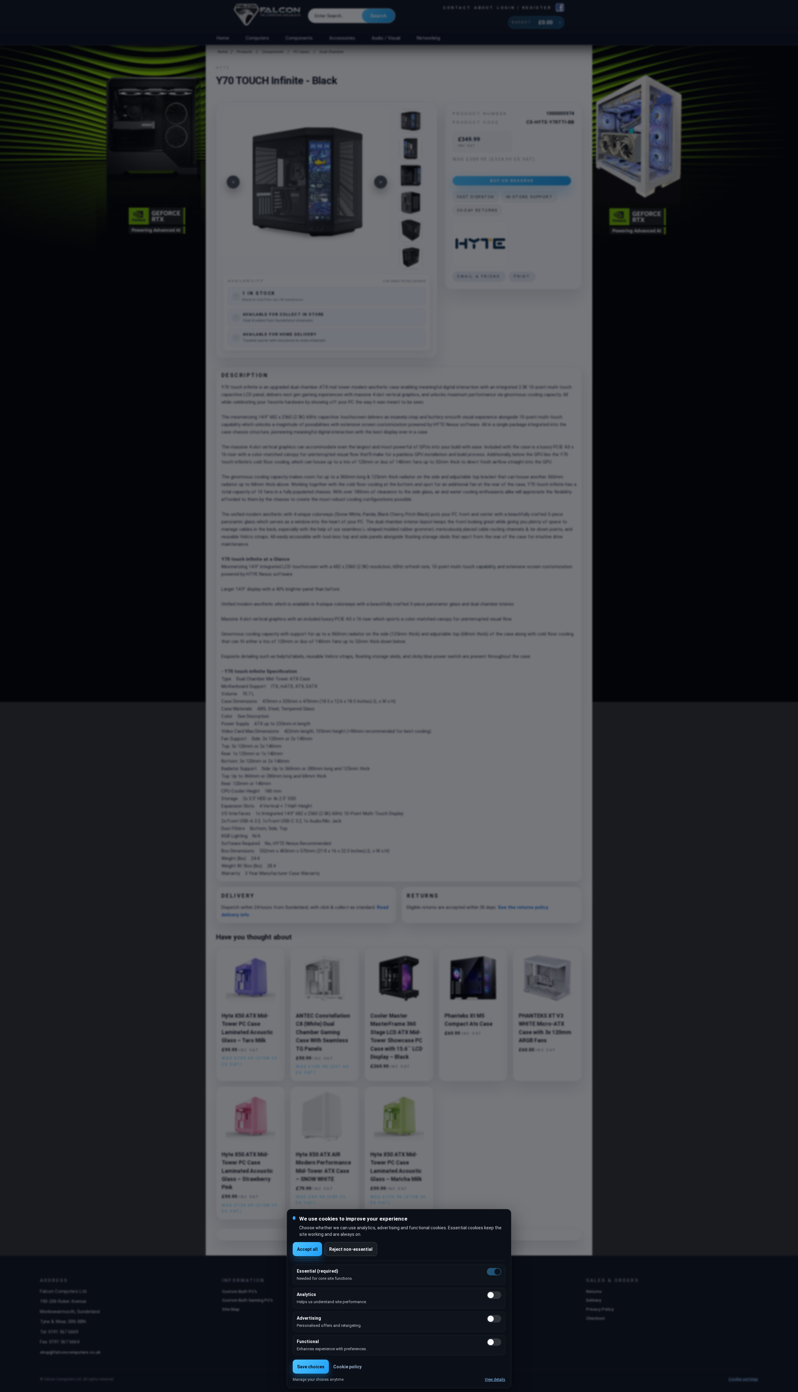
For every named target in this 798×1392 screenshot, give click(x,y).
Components (299, 38)
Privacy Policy (600, 1309)
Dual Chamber (332, 52)
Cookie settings (743, 1379)
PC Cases (302, 52)
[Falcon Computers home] (268, 16)
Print (522, 276)
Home (222, 38)
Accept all (307, 1249)
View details (495, 1379)
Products (244, 52)
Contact (457, 7)
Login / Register (524, 7)
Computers (257, 38)
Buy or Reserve (512, 180)
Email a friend (478, 276)
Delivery (593, 1300)
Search (378, 16)
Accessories (342, 38)
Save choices (310, 1366)
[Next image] (380, 182)
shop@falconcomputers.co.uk (70, 1352)
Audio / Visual (386, 38)
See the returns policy (523, 907)
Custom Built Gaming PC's (247, 1300)
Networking (428, 38)
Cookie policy (347, 1366)
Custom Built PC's (239, 1291)
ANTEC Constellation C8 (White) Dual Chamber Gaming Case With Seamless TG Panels (323, 1032)
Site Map (230, 1309)
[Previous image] (233, 182)
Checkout (595, 1318)
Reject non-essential (351, 1249)
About (484, 7)
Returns (594, 1291)
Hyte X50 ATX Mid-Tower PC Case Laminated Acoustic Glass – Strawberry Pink (247, 1171)
